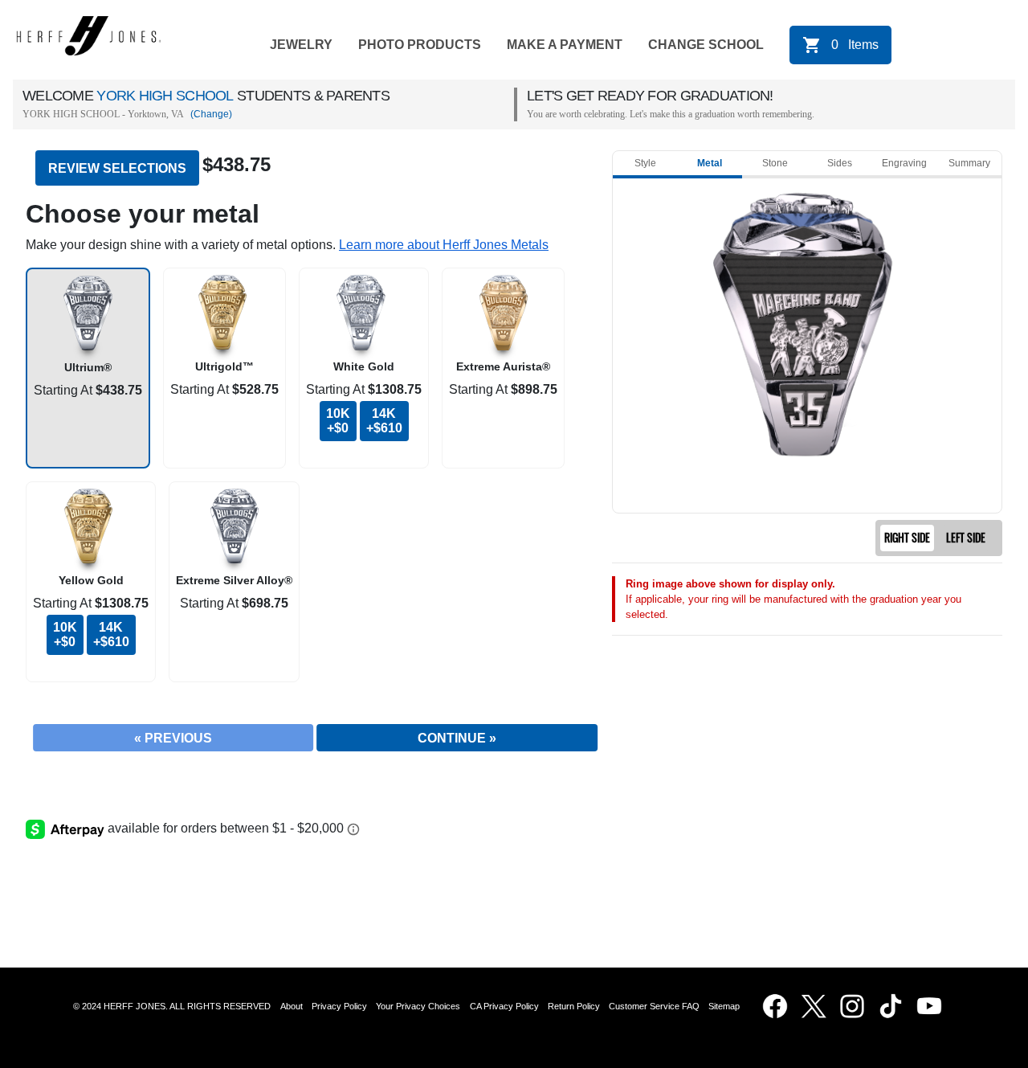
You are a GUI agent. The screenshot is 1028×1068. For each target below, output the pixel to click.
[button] (444, 245)
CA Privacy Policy (504, 1006)
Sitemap (726, 1006)
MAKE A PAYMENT (564, 44)
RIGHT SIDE (907, 538)
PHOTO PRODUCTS (419, 44)
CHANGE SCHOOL (706, 44)
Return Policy (574, 1006)
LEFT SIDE (965, 538)
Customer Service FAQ (654, 1006)
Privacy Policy (339, 1006)
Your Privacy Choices (418, 1006)
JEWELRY (301, 44)
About (291, 1006)
